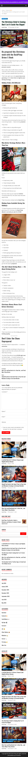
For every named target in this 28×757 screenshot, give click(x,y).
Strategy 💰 (17, 480)
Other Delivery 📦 (6, 632)
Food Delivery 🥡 (13, 503)
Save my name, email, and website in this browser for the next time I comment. (13, 428)
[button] (1, 5)
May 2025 (4, 603)
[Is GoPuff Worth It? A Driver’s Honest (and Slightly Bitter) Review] (14, 450)
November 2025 (5, 593)
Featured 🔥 (4, 18)
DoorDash (5, 480)
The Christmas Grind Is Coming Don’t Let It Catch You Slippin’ (13, 721)
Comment (5, 392)
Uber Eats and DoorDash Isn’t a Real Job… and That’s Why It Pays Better (14, 370)
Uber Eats (4, 645)
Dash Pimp (4, 27)
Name (4, 411)
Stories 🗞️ (4, 639)
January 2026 (5, 586)
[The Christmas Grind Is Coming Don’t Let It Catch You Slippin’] (14, 710)
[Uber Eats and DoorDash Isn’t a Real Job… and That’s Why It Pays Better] (14, 498)
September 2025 (6, 596)
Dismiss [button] (26, 2)
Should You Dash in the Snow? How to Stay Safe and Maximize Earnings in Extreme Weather (13, 376)
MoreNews (11, 755)
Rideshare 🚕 (10, 504)
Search (4, 530)
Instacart (4, 625)
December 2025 (5, 590)
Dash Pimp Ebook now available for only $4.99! (12, 2)
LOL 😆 (4, 504)
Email (3, 416)
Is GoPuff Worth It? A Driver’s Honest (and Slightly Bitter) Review (12, 461)
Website (4, 422)
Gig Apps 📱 (12, 456)
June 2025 (4, 599)
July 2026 (4, 583)
